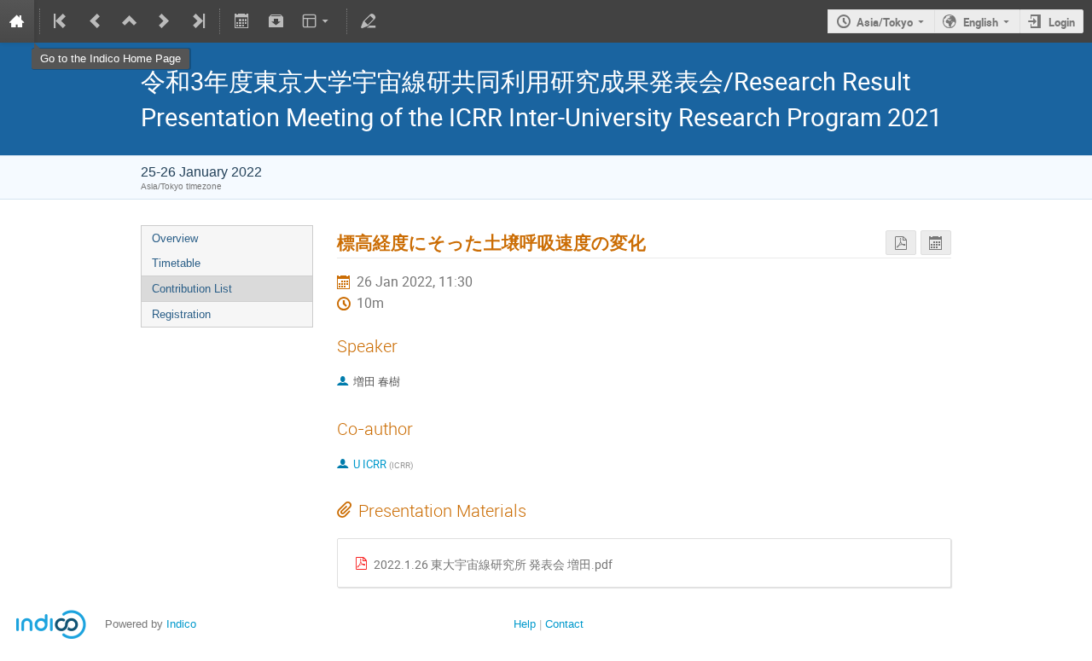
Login (1061, 22)
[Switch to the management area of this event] (368, 21)
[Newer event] (164, 21)
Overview (175, 238)
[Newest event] (197, 21)
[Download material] (275, 21)
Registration (181, 314)
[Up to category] (130, 21)
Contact (564, 624)
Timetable (176, 263)
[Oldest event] (61, 21)
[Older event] (95, 21)
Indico (181, 624)
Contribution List (192, 288)
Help (525, 624)
